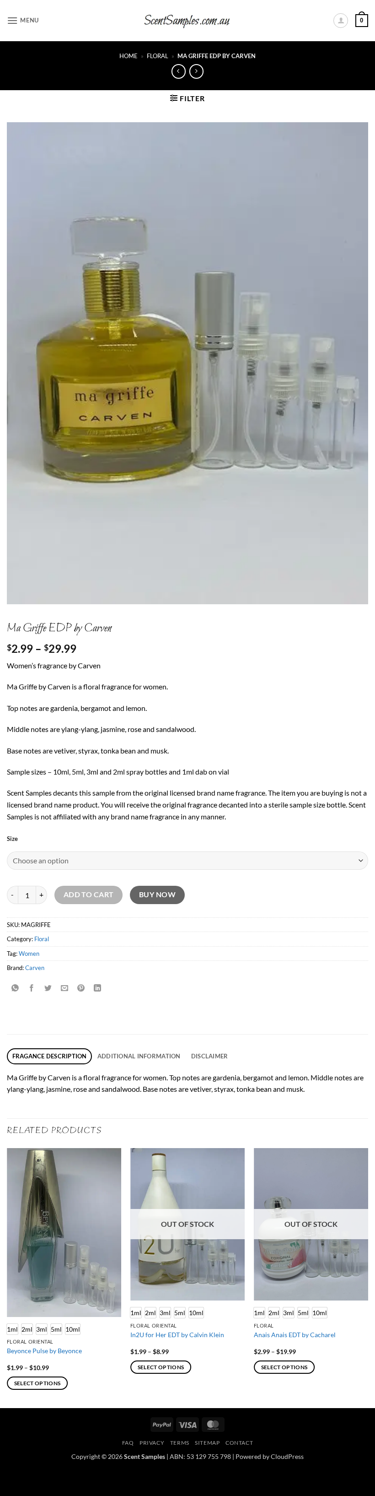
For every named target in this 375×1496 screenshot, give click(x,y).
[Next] (368, 1277)
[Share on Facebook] (31, 988)
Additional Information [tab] (139, 1056)
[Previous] (7, 1277)
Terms (179, 1442)
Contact (239, 1442)
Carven (34, 967)
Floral (157, 56)
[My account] (340, 20)
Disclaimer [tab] (209, 1056)
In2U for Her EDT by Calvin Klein (177, 1335)
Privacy (151, 1442)
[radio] (26, 1329)
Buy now (157, 894)
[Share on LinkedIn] (97, 988)
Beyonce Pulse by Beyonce (44, 1351)
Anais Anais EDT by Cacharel (295, 1335)
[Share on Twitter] (48, 988)
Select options (37, 1383)
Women (29, 953)
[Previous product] (196, 71)
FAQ (128, 1442)
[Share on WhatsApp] (15, 988)
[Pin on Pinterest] (81, 988)
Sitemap (207, 1442)
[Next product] (178, 71)
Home (128, 56)
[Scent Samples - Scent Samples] (187, 21)
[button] (23, 20)
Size (12, 839)
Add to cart (89, 894)
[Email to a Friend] (64, 988)
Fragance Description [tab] (49, 1056)
